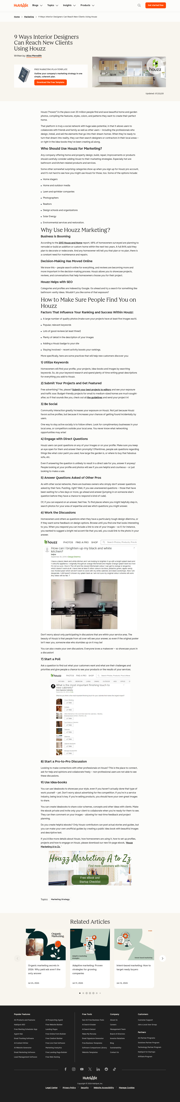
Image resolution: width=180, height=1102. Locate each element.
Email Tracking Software (24, 1038)
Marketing (29, 17)
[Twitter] (90, 1070)
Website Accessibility (104, 1088)
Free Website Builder (54, 1025)
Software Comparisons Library (94, 1048)
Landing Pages (52, 1029)
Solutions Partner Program (148, 1043)
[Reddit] (106, 1070)
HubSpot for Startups (146, 1052)
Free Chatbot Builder (54, 1038)
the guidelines (94, 397)
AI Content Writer (21, 1043)
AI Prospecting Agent (54, 1020)
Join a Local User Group (147, 1025)
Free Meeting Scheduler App (25, 1029)
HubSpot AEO (19, 1025)
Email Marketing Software (24, 1052)
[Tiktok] (114, 1070)
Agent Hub (18, 1034)
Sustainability (115, 1048)
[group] (45, 958)
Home (17, 17)
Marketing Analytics (54, 1048)
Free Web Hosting (53, 1057)
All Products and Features (24, 1020)
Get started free (155, 5)
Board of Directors (117, 1034)
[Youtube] (82, 1070)
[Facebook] (65, 1070)
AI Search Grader (89, 1025)
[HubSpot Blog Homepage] (21, 5)
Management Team (118, 1029)
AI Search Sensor (89, 1029)
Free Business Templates (92, 1043)
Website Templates (90, 1052)
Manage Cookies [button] (127, 1088)
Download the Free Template (50, 82)
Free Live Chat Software (55, 1043)
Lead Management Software (25, 1057)
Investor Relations (117, 1038)
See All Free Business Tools (93, 1020)
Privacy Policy (69, 1088)
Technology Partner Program (149, 1047)
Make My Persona (89, 1034)
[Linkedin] (98, 1070)
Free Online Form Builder (56, 1034)
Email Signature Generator (93, 1038)
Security (85, 1088)
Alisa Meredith (34, 55)
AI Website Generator (23, 1048)
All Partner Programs (146, 1038)
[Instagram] (74, 1070)
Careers (113, 1025)
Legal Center (52, 1088)
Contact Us (114, 1052)
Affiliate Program (145, 1057)
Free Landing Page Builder (56, 1052)
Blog (112, 1043)
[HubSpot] (90, 1078)
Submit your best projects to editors (91, 389)
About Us (114, 1020)
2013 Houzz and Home (70, 242)
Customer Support (145, 1020)
